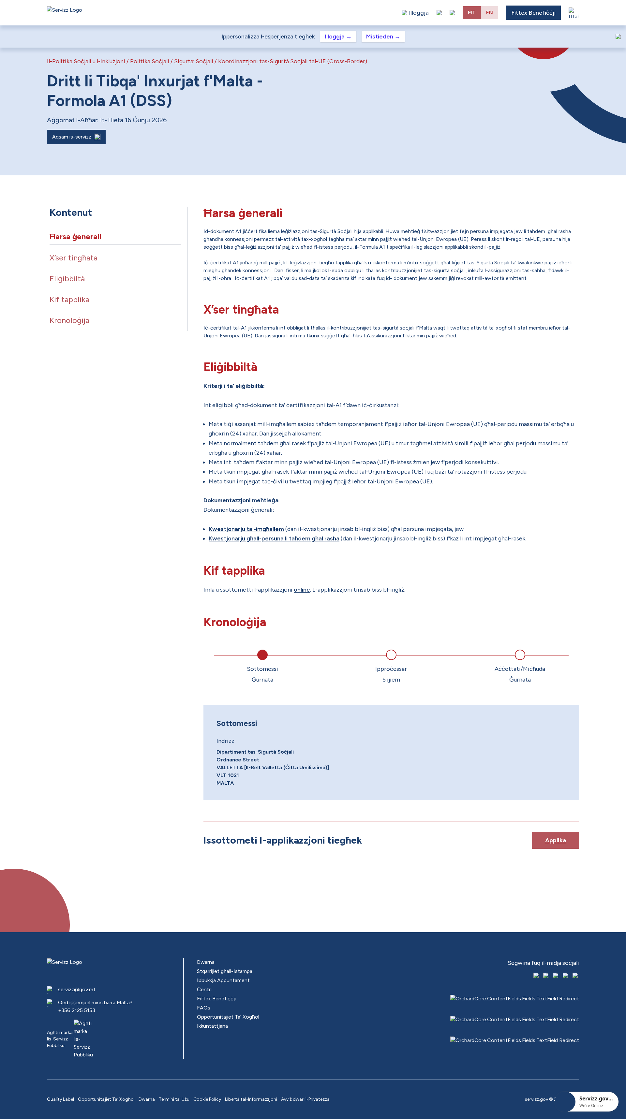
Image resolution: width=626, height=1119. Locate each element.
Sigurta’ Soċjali (193, 61)
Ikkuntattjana (212, 1026)
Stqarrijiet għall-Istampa (224, 971)
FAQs (203, 1008)
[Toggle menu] (574, 13)
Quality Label (60, 1099)
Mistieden (383, 36)
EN (489, 12)
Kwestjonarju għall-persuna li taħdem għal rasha (274, 538)
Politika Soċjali (149, 61)
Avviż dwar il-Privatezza (305, 1099)
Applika (555, 840)
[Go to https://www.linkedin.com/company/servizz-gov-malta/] (576, 976)
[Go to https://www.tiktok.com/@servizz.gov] (556, 976)
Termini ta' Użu (174, 1099)
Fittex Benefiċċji (533, 12)
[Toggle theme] (439, 12)
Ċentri (204, 989)
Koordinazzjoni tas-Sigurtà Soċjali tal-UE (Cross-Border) (292, 61)
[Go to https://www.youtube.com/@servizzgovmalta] (566, 976)
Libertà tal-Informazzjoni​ (251, 1099)
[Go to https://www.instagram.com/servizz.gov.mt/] (546, 976)
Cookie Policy (207, 1099)
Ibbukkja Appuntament (223, 980)
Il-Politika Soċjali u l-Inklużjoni (86, 61)
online (302, 589)
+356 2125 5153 (76, 1010)
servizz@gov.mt (77, 989)
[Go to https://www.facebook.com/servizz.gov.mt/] (536, 976)
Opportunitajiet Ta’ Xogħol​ (228, 1017)
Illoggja (338, 36)
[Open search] (452, 12)
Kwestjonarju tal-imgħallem (246, 529)
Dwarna (206, 962)
